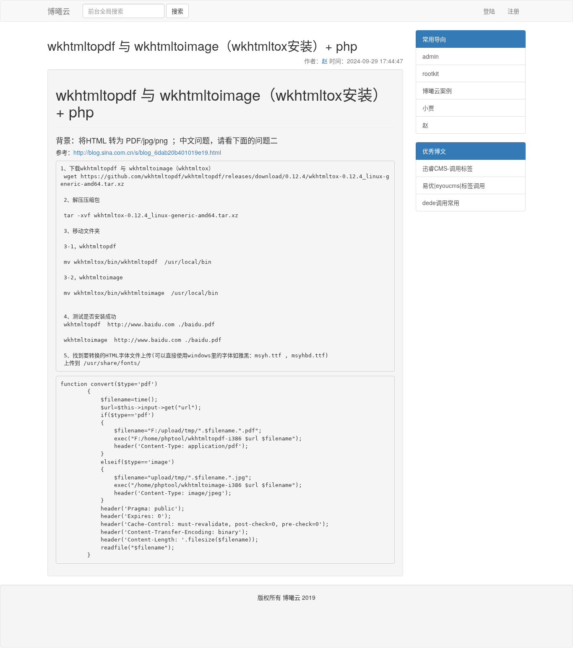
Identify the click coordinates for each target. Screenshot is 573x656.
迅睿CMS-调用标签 (447, 168)
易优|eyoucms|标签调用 (453, 185)
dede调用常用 (440, 202)
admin (430, 56)
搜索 (177, 11)
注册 (513, 11)
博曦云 (58, 10)
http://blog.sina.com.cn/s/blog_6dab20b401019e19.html (147, 152)
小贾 (428, 108)
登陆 (489, 11)
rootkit (430, 73)
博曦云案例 (437, 90)
